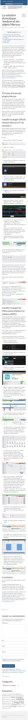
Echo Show (16, 695)
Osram (9, 703)
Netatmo (21, 701)
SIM (6, 706)
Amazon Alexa (12, 694)
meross (7, 609)
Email (20, 695)
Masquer (19, 32)
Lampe (6, 701)
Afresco (3, 694)
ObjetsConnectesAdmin (8, 27)
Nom (3, 640)
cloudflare (4, 695)
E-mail (3, 646)
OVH (12, 703)
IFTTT (3, 699)
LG (8, 701)
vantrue (4, 708)
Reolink (14, 704)
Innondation (8, 699)
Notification (4, 703)
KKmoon (3, 701)
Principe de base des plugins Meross (11, 34)
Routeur (20, 704)
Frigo (23, 695)
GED (3, 697)
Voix (7, 708)
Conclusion (6, 42)
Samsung (24, 704)
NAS (17, 701)
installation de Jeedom (7, 134)
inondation (13, 699)
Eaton (13, 695)
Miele (13, 701)
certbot (21, 694)
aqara (17, 694)
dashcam (9, 695)
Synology (13, 706)
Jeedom (22, 27)
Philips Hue (19, 703)
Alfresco (6, 694)
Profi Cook (10, 704)
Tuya (22, 706)
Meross (4, 46)
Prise (7, 704)
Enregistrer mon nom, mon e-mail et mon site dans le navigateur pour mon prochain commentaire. (13, 660)
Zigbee (9, 708)
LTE (10, 701)
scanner (3, 706)
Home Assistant (17, 697)
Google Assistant (7, 697)
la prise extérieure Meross (13, 599)
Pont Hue (3, 704)
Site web (3, 651)
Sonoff (8, 706)
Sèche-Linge (18, 706)
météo (15, 701)
